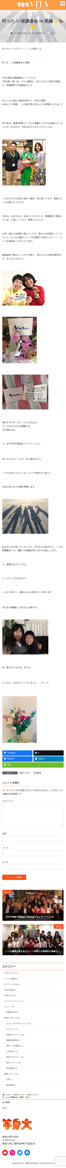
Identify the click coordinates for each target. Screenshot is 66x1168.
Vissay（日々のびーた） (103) (18, 1023)
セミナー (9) (9, 1006)
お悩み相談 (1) (10, 990)
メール (5, 848)
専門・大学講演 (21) (14, 1046)
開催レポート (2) (11, 1074)
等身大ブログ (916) (12, 1018)
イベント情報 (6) (11, 979)
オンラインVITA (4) (12, 984)
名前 (4, 833)
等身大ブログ (24, 773)
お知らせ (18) (9, 995)
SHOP (4, 1108)
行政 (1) (9, 1079)
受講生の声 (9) (12, 1012)
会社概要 (6, 1102)
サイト (5, 862)
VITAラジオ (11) (10, 973)
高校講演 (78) (11, 1068)
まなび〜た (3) (12, 1029)
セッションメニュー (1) (13, 1001)
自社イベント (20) (13, 1062)
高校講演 (37, 773)
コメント (8, 800)
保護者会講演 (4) (13, 1040)
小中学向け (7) (12, 1051)
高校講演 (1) (11, 1085)
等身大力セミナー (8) (14, 1057)
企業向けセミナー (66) (15, 1034)
